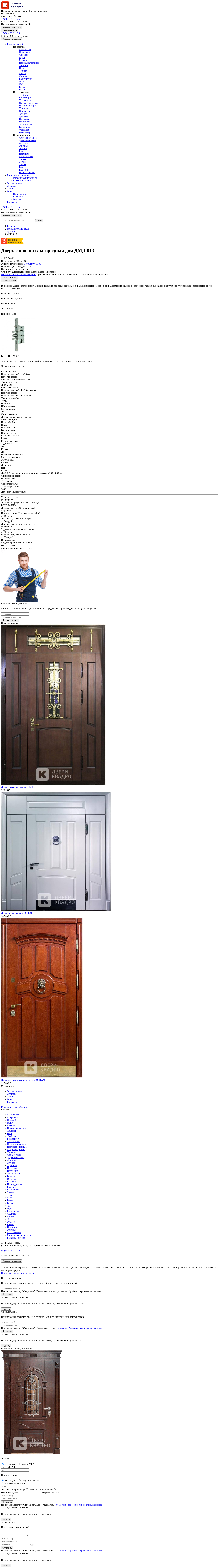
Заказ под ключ (9, 277)
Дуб (21, 84)
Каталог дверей (15, 44)
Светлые (23, 76)
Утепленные (25, 100)
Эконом (23, 148)
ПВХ (21, 68)
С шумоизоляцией (28, 103)
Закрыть (6, 1309)
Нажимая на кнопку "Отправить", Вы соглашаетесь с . (51, 1328)
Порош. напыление (29, 63)
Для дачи (23, 116)
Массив (23, 60)
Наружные (24, 121)
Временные (25, 127)
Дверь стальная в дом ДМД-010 (17, 913)
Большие (23, 167)
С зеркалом (25, 52)
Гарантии (18, 196)
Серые (22, 73)
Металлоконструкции (18, 175)
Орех (21, 81)
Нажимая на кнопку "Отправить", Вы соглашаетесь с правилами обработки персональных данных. (51, 1291)
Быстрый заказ (9, 280)
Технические (25, 124)
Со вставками (26, 156)
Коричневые (25, 79)
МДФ (22, 57)
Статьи (23, 1107)
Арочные (23, 143)
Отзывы (17, 199)
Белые (22, 89)
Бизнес (22, 151)
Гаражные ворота (22, 180)
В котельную (25, 132)
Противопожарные (28, 105)
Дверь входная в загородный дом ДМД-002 (23, 1080)
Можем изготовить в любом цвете (18, 274)
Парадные (24, 119)
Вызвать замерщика (11, 27)
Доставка (12, 186)
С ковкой (23, 55)
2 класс (22, 164)
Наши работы (20, 194)
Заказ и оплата (14, 183)
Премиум (24, 154)
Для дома (23, 113)
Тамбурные (25, 95)
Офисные (24, 129)
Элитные (23, 145)
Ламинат (23, 65)
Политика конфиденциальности (17, 1273)
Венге (22, 87)
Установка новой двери (41, 1489)
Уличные (23, 108)
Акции (10, 188)
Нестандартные (27, 172)
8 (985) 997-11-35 (32, 264)
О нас (10, 191)
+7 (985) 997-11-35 (10, 19)
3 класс (22, 162)
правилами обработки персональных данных (79, 1328)
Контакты (12, 202)
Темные (23, 71)
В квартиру (25, 97)
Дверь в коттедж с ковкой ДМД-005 (19, 787)
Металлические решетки (25, 178)
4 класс (22, 159)
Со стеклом (25, 49)
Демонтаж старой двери (13, 1489)
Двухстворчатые (27, 140)
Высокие (23, 170)
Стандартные (26, 111)
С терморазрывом (28, 137)
